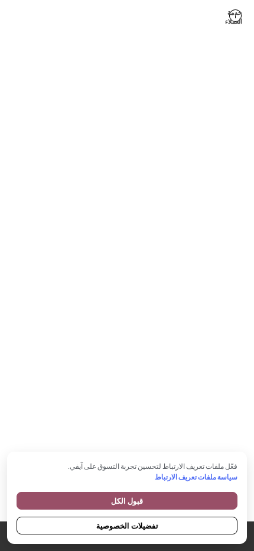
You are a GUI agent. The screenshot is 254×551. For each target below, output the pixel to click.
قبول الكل (127, 500)
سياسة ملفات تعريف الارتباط (196, 477)
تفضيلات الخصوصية (127, 525)
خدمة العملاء (235, 15)
